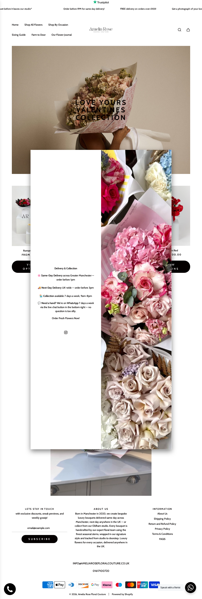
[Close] (164, 156)
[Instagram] (65, 332)
